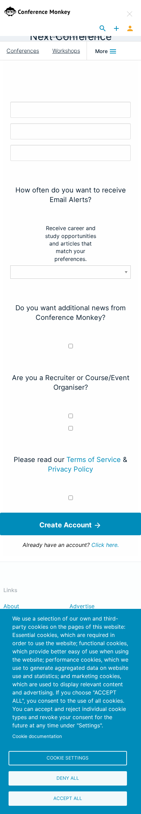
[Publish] (116, 29)
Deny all (67, 778)
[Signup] (130, 29)
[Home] (44, 11)
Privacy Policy (70, 469)
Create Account (66, 525)
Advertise (81, 606)
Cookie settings (68, 758)
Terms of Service (93, 459)
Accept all (67, 798)
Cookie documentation (37, 736)
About (11, 606)
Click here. (105, 544)
